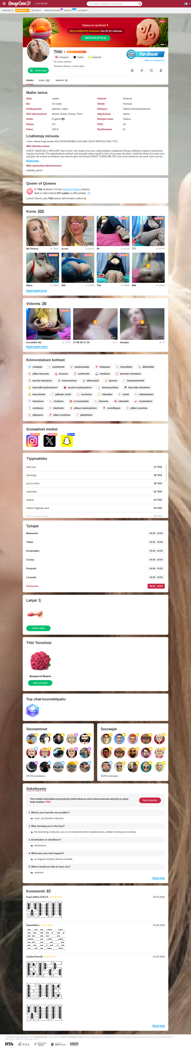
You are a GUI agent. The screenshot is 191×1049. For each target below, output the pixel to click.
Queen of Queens (72, 189)
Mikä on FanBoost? (155, 60)
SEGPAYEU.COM (75, 1037)
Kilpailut (68, 10)
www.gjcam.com (40, 1037)
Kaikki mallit (7, 10)
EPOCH (64, 1037)
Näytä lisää (32, 161)
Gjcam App (82, 10)
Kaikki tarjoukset (52, 10)
